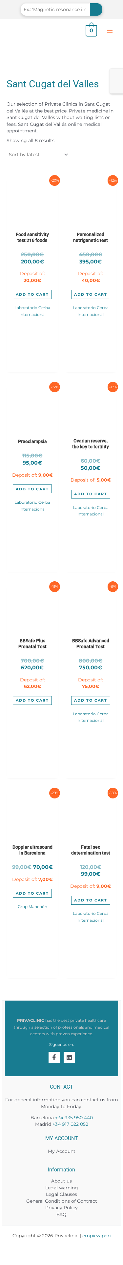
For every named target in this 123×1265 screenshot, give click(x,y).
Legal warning (61, 1187)
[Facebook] (54, 1057)
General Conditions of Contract (61, 1201)
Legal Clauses (61, 1194)
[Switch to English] (116, 73)
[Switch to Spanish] (116, 81)
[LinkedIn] (69, 1057)
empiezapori (96, 1235)
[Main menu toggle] (110, 30)
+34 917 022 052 (70, 1124)
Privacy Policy (61, 1207)
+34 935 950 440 (74, 1117)
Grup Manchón (32, 906)
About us (61, 1180)
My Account (61, 1151)
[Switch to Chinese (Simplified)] (116, 89)
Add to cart (32, 294)
